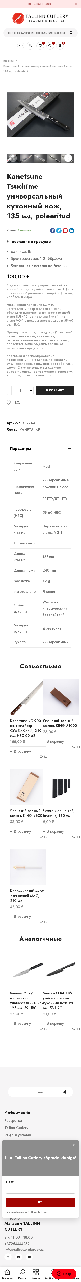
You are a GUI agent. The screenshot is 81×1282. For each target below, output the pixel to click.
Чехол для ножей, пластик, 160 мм (58, 813)
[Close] (76, 4)
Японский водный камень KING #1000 (60, 723)
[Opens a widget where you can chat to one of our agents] (64, 1274)
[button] (22, 1275)
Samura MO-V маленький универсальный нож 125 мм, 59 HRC (27, 1001)
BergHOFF (35, 4)
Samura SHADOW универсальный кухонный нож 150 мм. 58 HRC (58, 1001)
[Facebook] (8, 1256)
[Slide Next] (68, 158)
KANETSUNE (30, 429)
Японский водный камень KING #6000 (27, 813)
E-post (10, 1182)
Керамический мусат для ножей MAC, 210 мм (27, 895)
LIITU (40, 1202)
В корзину (55, 390)
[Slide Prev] (13, 158)
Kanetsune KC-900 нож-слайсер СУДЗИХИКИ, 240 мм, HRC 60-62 (25, 728)
